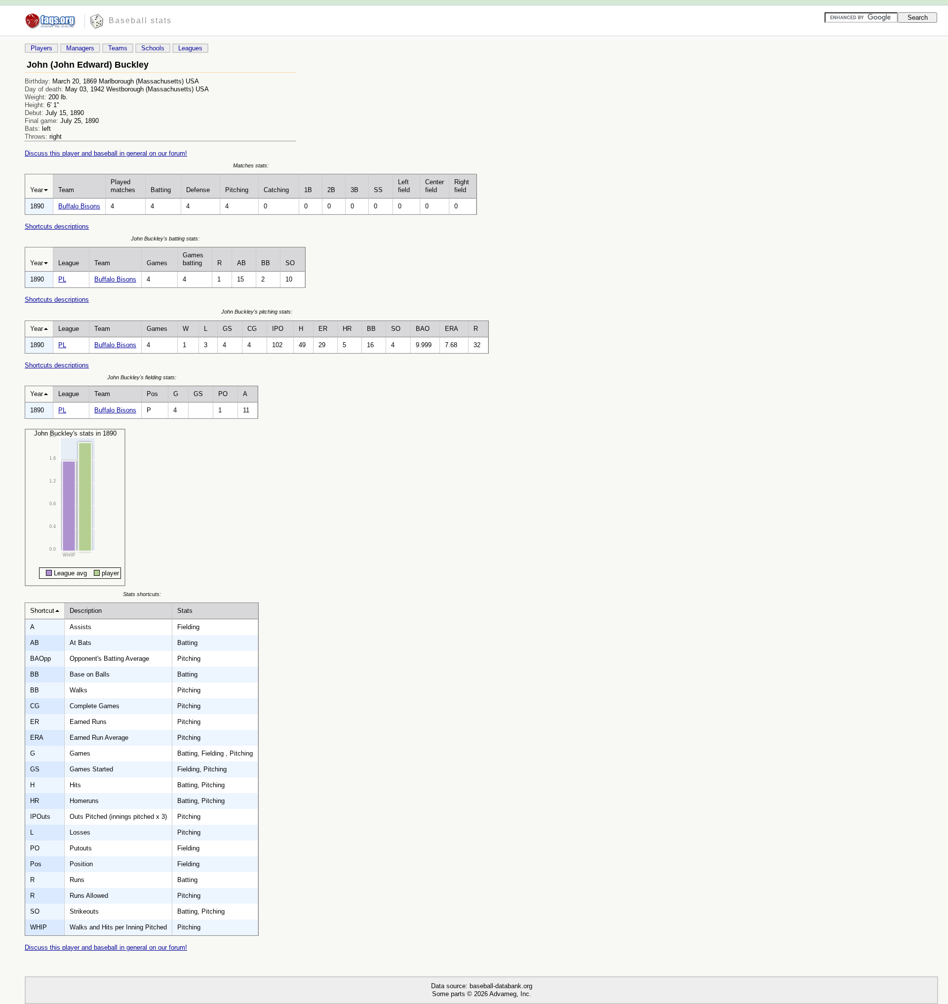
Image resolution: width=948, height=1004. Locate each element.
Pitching (236, 190)
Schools (152, 48)
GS (227, 328)
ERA (451, 328)
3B (354, 190)
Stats (185, 610)
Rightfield (461, 186)
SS (378, 190)
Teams (117, 48)
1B (308, 190)
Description (86, 610)
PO (223, 394)
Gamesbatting (193, 259)
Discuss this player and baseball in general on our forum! (106, 153)
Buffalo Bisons (79, 206)
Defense (198, 190)
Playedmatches (123, 186)
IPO (277, 328)
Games (157, 263)
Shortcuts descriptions (57, 226)
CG (252, 328)
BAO (423, 328)
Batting (161, 190)
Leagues (190, 48)
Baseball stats (140, 20)
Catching (276, 190)
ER (322, 328)
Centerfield (434, 186)
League (68, 263)
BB (265, 263)
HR (347, 328)
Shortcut (42, 610)
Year (36, 190)
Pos (152, 394)
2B (331, 190)
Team (66, 190)
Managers (80, 48)
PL (62, 279)
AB (241, 263)
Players (41, 48)
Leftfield (404, 186)
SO (290, 263)
